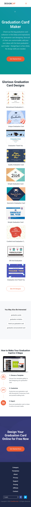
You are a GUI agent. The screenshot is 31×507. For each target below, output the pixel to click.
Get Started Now (15, 59)
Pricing (15, 484)
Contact (15, 491)
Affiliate (15, 488)
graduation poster (16, 315)
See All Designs (15, 289)
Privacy (15, 478)
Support (15, 481)
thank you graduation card (16, 323)
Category (15, 467)
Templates (15, 471)
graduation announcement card (16, 328)
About (16, 474)
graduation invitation (16, 319)
